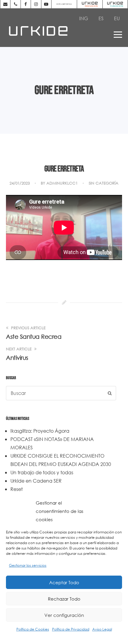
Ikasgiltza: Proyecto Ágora (39, 431)
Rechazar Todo (64, 599)
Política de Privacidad (70, 629)
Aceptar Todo (64, 582)
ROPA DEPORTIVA (64, 4)
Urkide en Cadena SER (36, 481)
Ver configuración (64, 615)
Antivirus (17, 357)
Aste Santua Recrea (33, 336)
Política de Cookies (32, 629)
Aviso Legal (102, 629)
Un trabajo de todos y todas (41, 472)
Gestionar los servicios (27, 565)
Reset (16, 489)
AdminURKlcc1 (62, 183)
